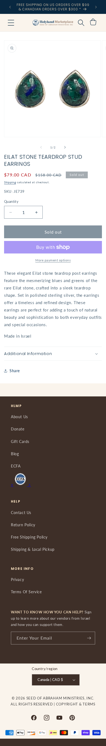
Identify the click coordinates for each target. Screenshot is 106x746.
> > (21, 484)
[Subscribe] (89, 638)
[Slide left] (41, 147)
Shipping (10, 182)
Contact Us (21, 512)
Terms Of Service (26, 591)
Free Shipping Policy (29, 537)
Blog (15, 453)
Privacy (17, 579)
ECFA (15, 466)
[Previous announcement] (10, 7)
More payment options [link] (53, 260)
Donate (17, 429)
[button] (11, 23)
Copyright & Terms (75, 704)
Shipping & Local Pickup (33, 549)
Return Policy (23, 524)
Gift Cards (20, 441)
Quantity (11, 201)
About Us (19, 416)
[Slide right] (65, 147)
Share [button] (15, 370)
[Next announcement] (96, 7)
